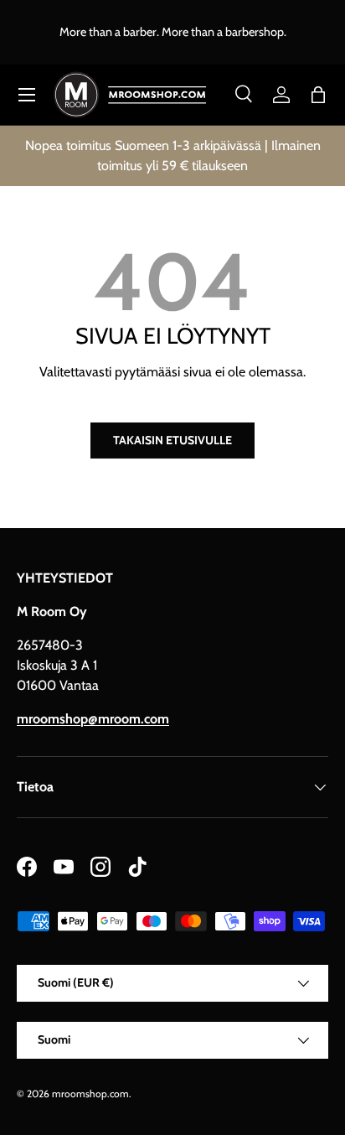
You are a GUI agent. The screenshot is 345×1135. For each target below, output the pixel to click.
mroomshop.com (90, 1093)
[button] (318, 94)
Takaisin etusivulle (172, 440)
